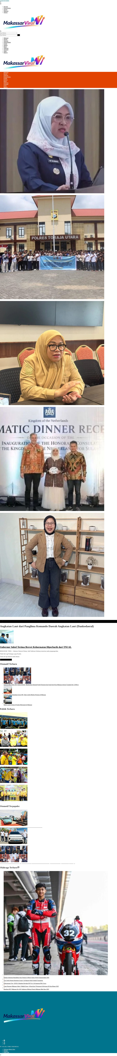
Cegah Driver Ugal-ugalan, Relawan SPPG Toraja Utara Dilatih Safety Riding (20, 300)
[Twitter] (4, 1042)
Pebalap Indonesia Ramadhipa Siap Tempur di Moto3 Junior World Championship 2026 (26, 977)
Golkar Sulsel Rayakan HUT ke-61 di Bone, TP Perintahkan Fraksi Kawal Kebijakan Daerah (24, 748)
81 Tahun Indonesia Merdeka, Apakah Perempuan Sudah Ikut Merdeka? (18, 618)
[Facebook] (4, 1040)
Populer (6, 620)
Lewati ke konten (4, 0)
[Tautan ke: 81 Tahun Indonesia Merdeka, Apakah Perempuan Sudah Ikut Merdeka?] (52, 616)
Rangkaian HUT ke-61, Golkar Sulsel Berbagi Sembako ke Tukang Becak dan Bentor (22, 766)
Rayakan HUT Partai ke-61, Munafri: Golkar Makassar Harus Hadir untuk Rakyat (21, 802)
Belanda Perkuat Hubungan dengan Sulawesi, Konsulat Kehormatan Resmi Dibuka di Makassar (24, 512)
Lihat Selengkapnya (6, 659)
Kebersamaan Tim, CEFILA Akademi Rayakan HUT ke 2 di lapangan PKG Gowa (25, 983)
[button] (18, 35)
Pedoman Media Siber (9, 1049)
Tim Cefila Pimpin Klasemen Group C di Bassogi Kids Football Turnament (23, 980)
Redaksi (6, 1051)
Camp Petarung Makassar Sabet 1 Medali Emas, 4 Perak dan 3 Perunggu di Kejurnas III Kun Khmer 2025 (31, 986)
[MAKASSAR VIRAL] (23, 29)
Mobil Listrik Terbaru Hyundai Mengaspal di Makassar (18, 705)
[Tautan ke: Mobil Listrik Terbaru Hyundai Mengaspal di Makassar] (8, 703)
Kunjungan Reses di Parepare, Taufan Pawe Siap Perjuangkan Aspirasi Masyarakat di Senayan (24, 784)
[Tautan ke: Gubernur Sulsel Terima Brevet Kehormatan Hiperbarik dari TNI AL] (7, 643)
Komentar (6, 622)
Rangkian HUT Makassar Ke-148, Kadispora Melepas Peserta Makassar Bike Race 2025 (26, 989)
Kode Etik (6, 1052)
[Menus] (0, 2)
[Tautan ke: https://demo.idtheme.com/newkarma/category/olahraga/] (18, 867)
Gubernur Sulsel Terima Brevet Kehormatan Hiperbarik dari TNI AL (35, 647)
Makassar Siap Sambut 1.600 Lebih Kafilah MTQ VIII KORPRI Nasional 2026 (20, 406)
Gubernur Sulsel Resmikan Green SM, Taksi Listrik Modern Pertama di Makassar (25, 694)
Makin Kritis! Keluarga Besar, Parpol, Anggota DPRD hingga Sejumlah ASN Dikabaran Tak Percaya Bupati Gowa (29, 194)
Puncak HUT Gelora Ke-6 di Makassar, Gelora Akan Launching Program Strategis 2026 (23, 729)
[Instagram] (4, 1044)
